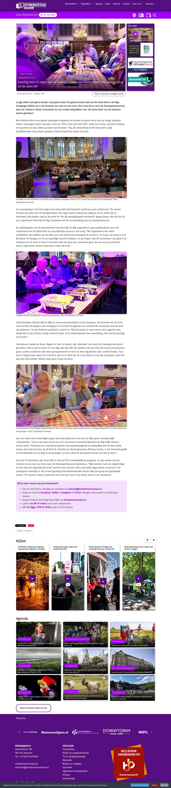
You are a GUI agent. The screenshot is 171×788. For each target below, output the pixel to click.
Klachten (67, 767)
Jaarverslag (69, 778)
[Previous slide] (19, 732)
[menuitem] (72, 4)
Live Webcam (134, 15)
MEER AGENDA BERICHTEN (33, 708)
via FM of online (38, 503)
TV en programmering (74, 756)
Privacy (66, 774)
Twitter (55, 492)
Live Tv (148, 15)
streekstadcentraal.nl (74, 500)
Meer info (164, 785)
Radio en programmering (76, 753)
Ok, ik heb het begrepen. (140, 785)
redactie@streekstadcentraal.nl (85, 489)
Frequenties (69, 749)
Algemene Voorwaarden (75, 771)
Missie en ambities (72, 763)
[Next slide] (152, 732)
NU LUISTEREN (140, 15)
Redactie (67, 760)
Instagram (65, 492)
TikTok (77, 492)
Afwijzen (154, 785)
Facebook (45, 492)
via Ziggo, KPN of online (39, 507)
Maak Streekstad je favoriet (109, 94)
